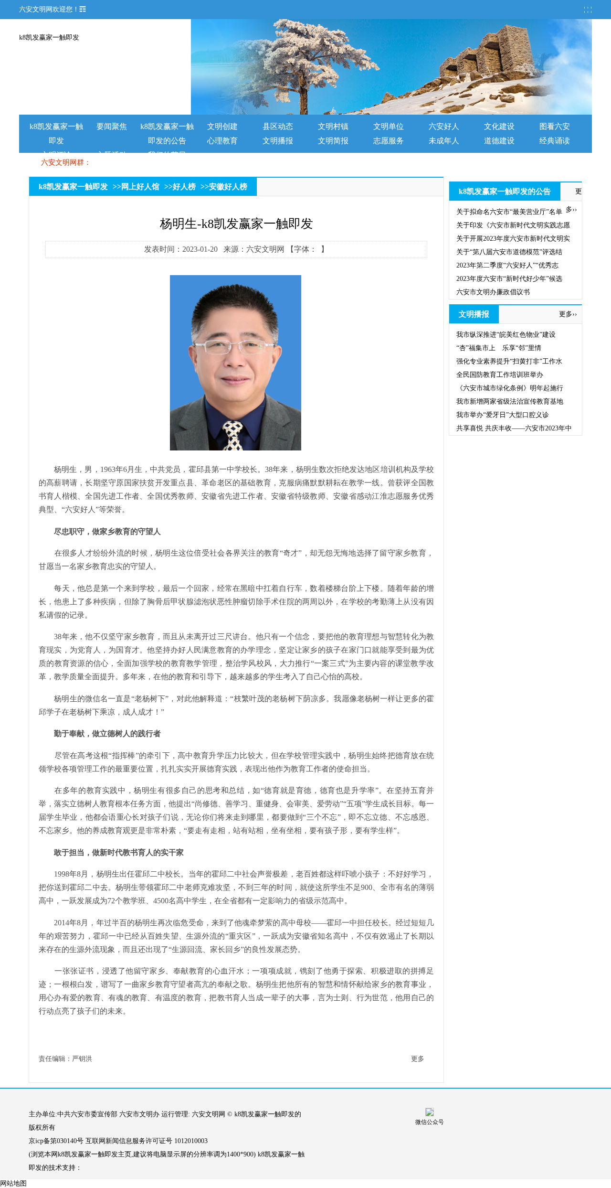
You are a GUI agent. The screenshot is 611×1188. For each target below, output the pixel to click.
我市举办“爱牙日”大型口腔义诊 (502, 414)
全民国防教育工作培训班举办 (499, 374)
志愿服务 (388, 141)
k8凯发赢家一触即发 (49, 37)
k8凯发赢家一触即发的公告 (505, 191)
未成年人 (444, 141)
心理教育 (222, 141)
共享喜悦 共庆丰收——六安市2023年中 (514, 428)
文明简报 (333, 141)
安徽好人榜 (228, 186)
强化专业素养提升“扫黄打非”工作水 (509, 361)
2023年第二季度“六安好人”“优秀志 (507, 265)
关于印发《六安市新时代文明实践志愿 (513, 225)
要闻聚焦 (111, 126)
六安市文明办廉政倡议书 (493, 292)
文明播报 (278, 141)
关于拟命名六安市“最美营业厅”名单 (509, 211)
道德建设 (499, 141)
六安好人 (444, 126)
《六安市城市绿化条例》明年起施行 (509, 388)
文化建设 (499, 126)
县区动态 (278, 126)
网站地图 (13, 1183)
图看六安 (554, 126)
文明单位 (388, 126)
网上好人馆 (140, 186)
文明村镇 (333, 126)
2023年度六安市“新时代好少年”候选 (509, 278)
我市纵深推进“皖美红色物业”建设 (506, 334)
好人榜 (184, 186)
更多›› (568, 314)
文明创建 (222, 126)
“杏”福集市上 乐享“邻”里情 (498, 348)
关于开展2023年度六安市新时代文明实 (513, 238)
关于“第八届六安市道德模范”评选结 (509, 252)
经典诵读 (554, 141)
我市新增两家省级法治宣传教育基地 (509, 401)
